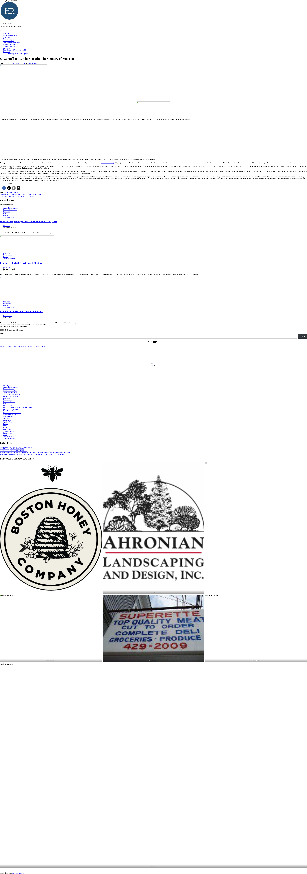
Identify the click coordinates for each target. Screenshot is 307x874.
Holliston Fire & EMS (10, 409)
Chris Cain (6, 226)
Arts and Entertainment (10, 208)
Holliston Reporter (6, 23)
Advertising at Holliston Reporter (17, 54)
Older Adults (7, 420)
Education (9, 192)
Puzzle (5, 427)
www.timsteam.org (107, 163)
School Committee (9, 44)
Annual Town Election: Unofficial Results (21, 311)
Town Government (9, 217)
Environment (7, 255)
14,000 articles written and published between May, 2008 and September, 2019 (25, 346)
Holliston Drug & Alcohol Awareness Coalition (18, 407)
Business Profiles (8, 389)
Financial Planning (9, 402)
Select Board (7, 37)
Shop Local (7, 33)
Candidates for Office (10, 391)
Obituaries (6, 48)
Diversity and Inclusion (10, 396)
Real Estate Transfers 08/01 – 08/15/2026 (13, 451)
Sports (5, 435)
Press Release (32, 63)
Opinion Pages (8, 422)
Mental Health (8, 416)
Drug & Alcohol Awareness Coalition (15, 50)
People (16, 192)
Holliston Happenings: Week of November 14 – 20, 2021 (28, 221)
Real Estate (7, 429)
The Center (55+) (8, 41)
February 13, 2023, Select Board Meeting (21, 263)
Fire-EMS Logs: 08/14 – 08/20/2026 (12, 449)
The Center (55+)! (9, 437)
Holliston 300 (7, 405)
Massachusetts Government (12, 413)
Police (5, 425)
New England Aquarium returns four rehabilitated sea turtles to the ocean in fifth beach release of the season (35, 452)
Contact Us (6, 52)
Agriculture (7, 385)
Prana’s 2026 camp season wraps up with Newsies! (16, 447)
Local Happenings (9, 411)
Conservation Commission (11, 42)
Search (2, 333)
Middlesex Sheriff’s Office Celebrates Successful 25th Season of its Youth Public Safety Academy (32, 454)
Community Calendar (10, 35)
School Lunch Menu (9, 46)
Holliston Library (9, 39)
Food (4, 213)
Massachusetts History (10, 414)
